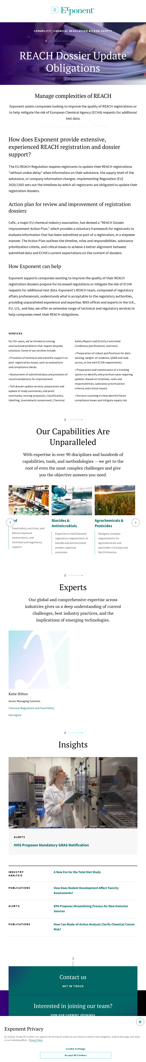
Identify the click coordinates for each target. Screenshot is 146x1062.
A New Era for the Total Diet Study (77, 872)
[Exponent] (78, 11)
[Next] (135, 522)
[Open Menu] (55, 10)
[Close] (140, 1022)
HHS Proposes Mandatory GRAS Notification (51, 845)
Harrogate (15, 715)
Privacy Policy (36, 1040)
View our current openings (73, 1015)
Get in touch (73, 986)
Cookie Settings (75, 1048)
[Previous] (10, 522)
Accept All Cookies (76, 1055)
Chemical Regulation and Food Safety (31, 708)
